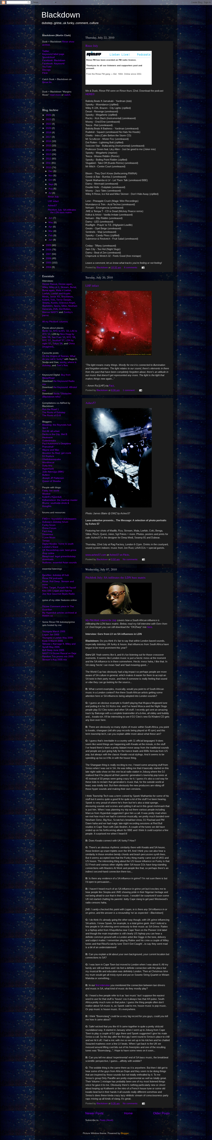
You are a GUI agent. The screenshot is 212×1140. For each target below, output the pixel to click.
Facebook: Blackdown (53, 60)
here (149, 627)
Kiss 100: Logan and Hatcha (57, 590)
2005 (49, 262)
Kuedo (54, 303)
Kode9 (45, 300)
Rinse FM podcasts (52, 578)
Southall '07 (58, 340)
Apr (51, 226)
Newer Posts (94, 1113)
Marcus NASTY (50, 312)
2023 (49, 119)
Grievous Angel (67, 303)
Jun (51, 218)
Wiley (45, 287)
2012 (49, 158)
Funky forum (48, 525)
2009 (49, 245)
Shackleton (67, 296)
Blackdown (60, 14)
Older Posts (161, 1113)
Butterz (46, 475)
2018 (49, 132)
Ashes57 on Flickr (119, 555)
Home (128, 1113)
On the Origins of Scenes (55, 356)
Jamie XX (55, 296)
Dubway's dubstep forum (55, 522)
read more (55, 95)
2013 (49, 154)
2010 (49, 167)
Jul (50, 193)
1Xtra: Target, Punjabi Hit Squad (59, 587)
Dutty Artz (47, 465)
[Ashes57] (118, 506)
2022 (49, 124)
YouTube (47, 66)
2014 (49, 150)
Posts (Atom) (106, 1120)
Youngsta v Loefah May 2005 (57, 638)
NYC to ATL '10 (61, 331)
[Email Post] (142, 267)
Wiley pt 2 (54, 287)
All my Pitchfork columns (55, 321)
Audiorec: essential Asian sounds (59, 562)
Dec (51, 171)
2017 (49, 137)
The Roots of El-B (51, 415)
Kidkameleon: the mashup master (60, 500)
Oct (51, 180)
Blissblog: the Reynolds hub (56, 425)
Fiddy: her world (50, 490)
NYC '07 (46, 340)
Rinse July (91, 46)
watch (67, 95)
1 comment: (129, 390)
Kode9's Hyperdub (52, 497)
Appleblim (47, 306)
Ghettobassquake (51, 459)
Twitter (45, 51)
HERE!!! (89, 94)
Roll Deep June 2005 (53, 650)
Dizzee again (65, 284)
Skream (65, 287)
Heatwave (47, 437)
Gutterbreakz (49, 440)
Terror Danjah (63, 300)
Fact (111, 385)
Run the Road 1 (50, 409)
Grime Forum (49, 528)
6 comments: (131, 267)
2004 (49, 267)
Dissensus (47, 534)
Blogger (125, 1133)
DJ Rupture (48, 456)
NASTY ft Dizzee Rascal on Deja (59, 653)
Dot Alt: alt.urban (51, 431)
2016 (49, 141)
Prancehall (47, 446)
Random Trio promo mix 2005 (58, 656)
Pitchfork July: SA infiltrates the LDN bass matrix (115, 577)
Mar (51, 231)
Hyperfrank (48, 469)
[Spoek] (118, 613)
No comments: (131, 559)
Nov (51, 175)
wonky (63, 362)
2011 (49, 163)
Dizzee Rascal (49, 284)
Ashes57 (90, 403)
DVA (55, 309)
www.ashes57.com (95, 555)
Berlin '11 (47, 331)
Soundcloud (48, 57)
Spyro (57, 306)
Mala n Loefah (63, 290)
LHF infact (92, 285)
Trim (52, 300)
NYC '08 (71, 337)
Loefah (46, 293)
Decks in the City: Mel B (54, 434)
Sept (51, 184)
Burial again (48, 290)
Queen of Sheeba (51, 481)
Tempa (46, 540)
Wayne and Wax (50, 450)
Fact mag (47, 531)
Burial (73, 287)
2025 (49, 115)
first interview (103, 985)
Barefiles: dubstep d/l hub (55, 575)
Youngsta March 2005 (53, 631)
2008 (49, 249)
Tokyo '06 (58, 343)
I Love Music (48, 537)
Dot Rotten (64, 309)
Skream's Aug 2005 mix (54, 659)
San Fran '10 (58, 337)
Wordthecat (48, 462)
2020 (49, 128)
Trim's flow (62, 365)
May (51, 222)
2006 (49, 258)
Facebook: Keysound (53, 63)
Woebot (46, 494)
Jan (51, 240)
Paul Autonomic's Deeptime (56, 443)
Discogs (46, 70)
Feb (51, 235)
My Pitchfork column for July (100, 620)
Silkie (64, 306)
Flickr (45, 73)
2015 (49, 145)
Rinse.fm (47, 82)
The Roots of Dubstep (53, 412)
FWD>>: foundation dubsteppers (59, 519)
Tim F (45, 428)
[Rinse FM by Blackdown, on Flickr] (118, 84)
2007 (49, 254)
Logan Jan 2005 (50, 634)
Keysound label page (53, 54)
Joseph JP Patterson (53, 478)
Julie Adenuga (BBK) (53, 472)
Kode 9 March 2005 (52, 641)
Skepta (46, 303)
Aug (51, 188)
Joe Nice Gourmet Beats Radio (58, 594)
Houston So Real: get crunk (56, 453)
